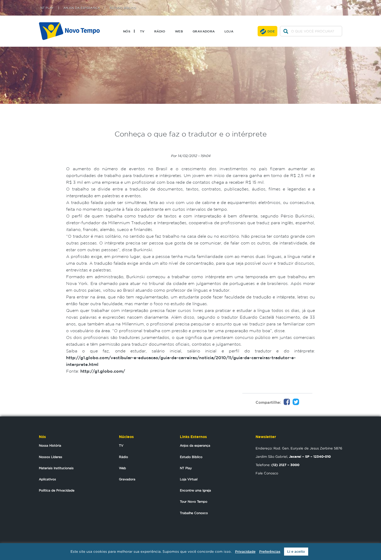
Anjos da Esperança (82, 7)
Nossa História (50, 445)
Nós (126, 31)
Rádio (159, 31)
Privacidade (245, 552)
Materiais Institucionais (56, 468)
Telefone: (277, 465)
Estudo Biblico (191, 457)
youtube (341, 3)
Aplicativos (47, 479)
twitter (320, 3)
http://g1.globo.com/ (102, 371)
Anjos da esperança (195, 445)
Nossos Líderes (50, 457)
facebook (330, 3)
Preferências (269, 552)
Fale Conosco (267, 473)
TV (142, 31)
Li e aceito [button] (296, 552)
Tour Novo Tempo (193, 501)
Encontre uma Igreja (195, 490)
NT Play (47, 7)
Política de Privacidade (56, 490)
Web (179, 31)
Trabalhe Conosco (194, 513)
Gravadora (204, 31)
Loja (229, 31)
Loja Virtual (188, 479)
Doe (271, 31)
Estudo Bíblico (123, 7)
